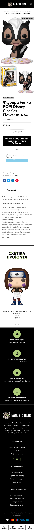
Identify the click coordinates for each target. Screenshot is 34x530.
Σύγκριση (31, 276)
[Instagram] (13, 459)
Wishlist (30, 528)
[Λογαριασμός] (13, 527)
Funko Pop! (16, 12)
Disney (23, 12)
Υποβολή (17, 160)
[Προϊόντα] (4, 527)
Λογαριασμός (12, 528)
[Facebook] (17, 459)
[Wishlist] (30, 527)
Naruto (17, 315)
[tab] (17, 190)
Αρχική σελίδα (7, 12)
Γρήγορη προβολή (31, 271)
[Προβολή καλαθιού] (31, 4)
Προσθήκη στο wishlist (31, 267)
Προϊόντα (4, 528)
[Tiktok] (20, 459)
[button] (15, 324)
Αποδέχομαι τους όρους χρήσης (15, 156)
